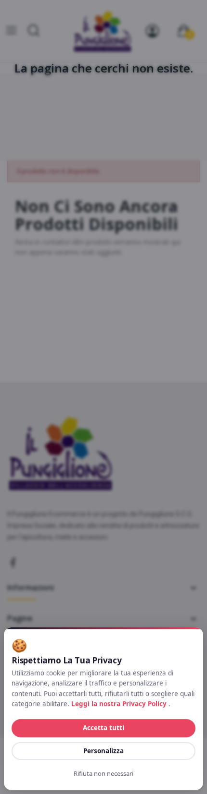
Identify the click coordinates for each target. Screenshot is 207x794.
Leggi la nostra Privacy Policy (119, 703)
